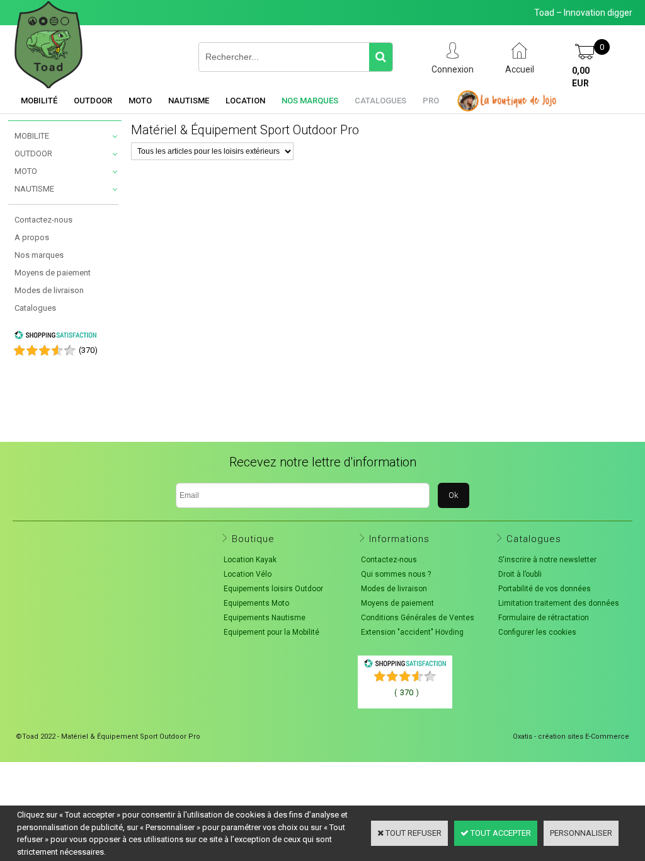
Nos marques (310, 100)
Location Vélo (247, 574)
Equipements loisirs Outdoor (273, 588)
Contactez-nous (43, 219)
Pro (431, 100)
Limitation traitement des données (558, 603)
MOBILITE (31, 136)
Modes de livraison (49, 290)
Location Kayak (250, 559)
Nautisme (188, 100)
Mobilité (39, 100)
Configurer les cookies (537, 632)
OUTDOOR (33, 153)
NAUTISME (34, 189)
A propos (31, 237)
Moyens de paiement (52, 272)
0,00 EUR (581, 77)
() (88, 350)
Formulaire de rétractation (543, 617)
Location (245, 100)
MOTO (25, 171)
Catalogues (380, 100)
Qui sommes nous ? (396, 574)
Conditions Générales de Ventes (417, 617)
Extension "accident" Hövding (412, 632)
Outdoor (93, 100)
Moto (140, 100)
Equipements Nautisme (264, 617)
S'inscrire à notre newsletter (547, 559)
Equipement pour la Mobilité (271, 632)
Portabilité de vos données (544, 588)
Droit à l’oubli (520, 574)
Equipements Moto (256, 603)
